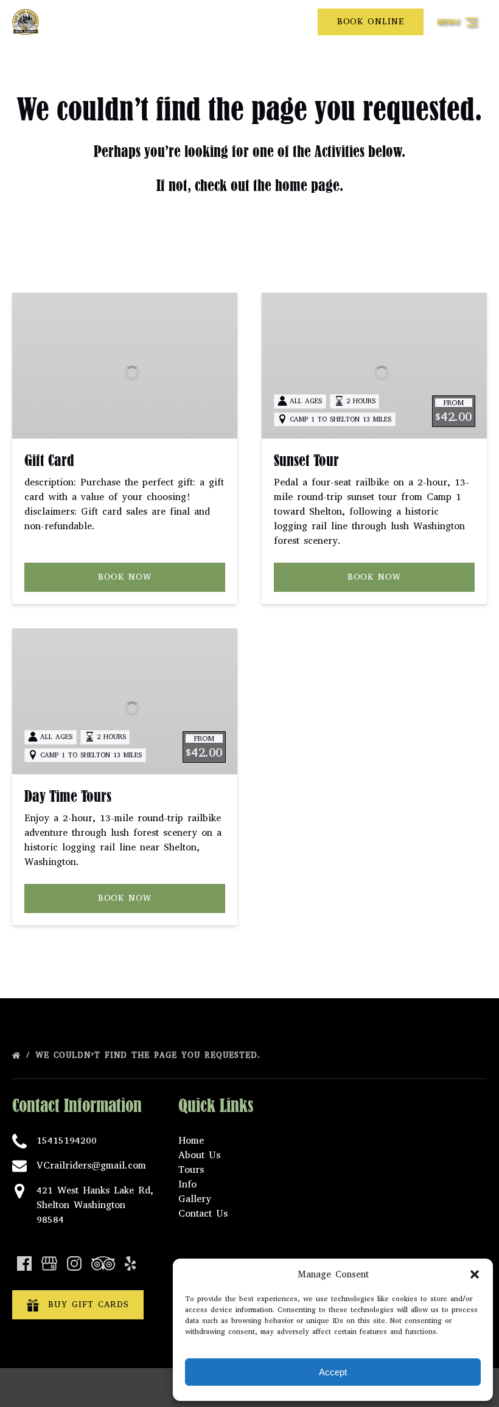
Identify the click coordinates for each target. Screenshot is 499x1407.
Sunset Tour (306, 460)
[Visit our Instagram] (74, 1263)
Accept (333, 1372)
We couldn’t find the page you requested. (150, 1055)
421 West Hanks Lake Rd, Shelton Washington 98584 (95, 1205)
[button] (475, 1274)
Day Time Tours (67, 796)
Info (187, 1184)
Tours (191, 1169)
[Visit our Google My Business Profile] (49, 1263)
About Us (199, 1154)
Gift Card (49, 460)
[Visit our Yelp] (130, 1263)
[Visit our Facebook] (24, 1263)
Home (191, 1140)
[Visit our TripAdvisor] (103, 1263)
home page (307, 185)
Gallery (194, 1198)
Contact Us (203, 1213)
